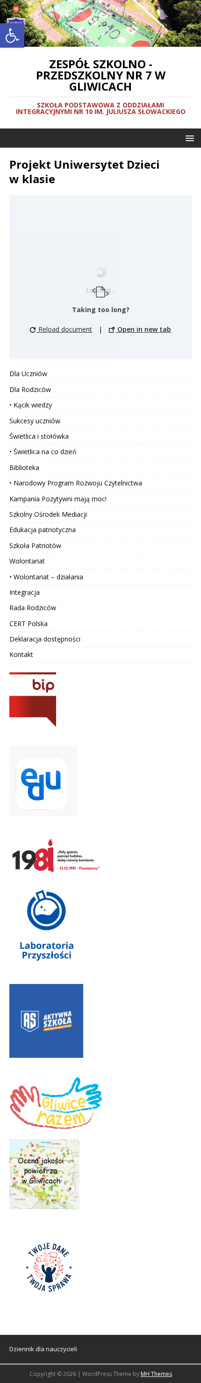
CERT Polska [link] (28, 623)
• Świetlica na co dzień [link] (43, 451)
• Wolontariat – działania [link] (46, 576)
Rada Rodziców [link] (32, 607)
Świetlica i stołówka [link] (39, 436)
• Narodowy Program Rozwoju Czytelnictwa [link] (75, 482)
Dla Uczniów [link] (28, 373)
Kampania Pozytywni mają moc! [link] (58, 498)
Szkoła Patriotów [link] (35, 545)
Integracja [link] (24, 592)
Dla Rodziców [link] (30, 389)
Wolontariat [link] (27, 560)
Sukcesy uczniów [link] (34, 420)
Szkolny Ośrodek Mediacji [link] (48, 514)
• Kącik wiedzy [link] (30, 404)
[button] (188, 137)
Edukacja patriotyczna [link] (42, 529)
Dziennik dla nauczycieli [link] (43, 1349)
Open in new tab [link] (143, 329)
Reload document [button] (64, 329)
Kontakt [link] (21, 654)
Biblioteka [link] (24, 467)
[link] (12, 35)
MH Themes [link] (156, 1374)
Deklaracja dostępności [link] (44, 638)
